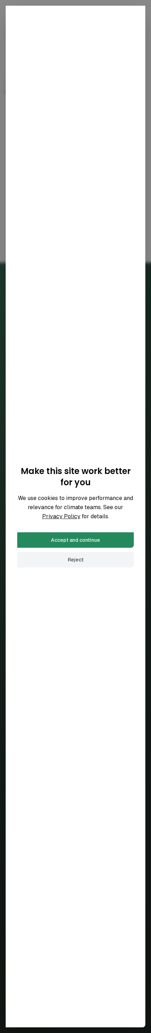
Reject (76, 560)
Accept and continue (75, 540)
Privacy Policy (61, 516)
